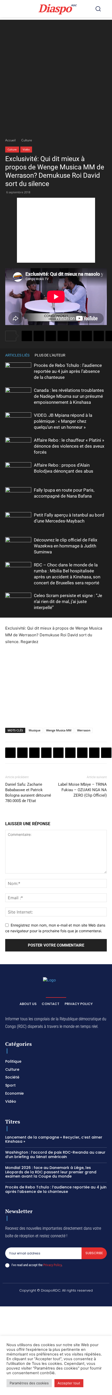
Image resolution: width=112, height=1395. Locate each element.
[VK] (106, 753)
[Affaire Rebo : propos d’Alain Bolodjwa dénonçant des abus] (18, 471)
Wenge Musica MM (58, 730)
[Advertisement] (56, 75)
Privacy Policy (52, 1265)
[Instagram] (37, 1299)
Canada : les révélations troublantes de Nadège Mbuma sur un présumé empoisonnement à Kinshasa (69, 396)
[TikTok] (50, 1299)
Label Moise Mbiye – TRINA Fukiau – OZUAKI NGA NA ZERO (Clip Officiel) (82, 790)
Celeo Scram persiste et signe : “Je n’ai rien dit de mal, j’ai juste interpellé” (68, 601)
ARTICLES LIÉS (17, 355)
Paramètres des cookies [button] (29, 1383)
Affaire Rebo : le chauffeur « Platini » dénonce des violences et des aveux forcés (69, 446)
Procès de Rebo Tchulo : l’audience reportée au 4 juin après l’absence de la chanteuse (68, 371)
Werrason (83, 730)
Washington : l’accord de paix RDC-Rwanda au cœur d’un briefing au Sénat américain (55, 1154)
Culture (26, 140)
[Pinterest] (75, 336)
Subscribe (94, 1253)
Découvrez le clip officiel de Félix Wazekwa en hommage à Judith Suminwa (65, 545)
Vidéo (26, 149)
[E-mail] (94, 753)
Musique (34, 730)
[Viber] (63, 336)
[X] (39, 336)
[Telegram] (99, 336)
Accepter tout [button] (69, 1383)
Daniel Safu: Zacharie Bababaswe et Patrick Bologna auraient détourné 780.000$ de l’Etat (28, 792)
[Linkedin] (87, 336)
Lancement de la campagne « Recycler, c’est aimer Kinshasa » (53, 1139)
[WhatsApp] (51, 336)
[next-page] (104, 355)
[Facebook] (27, 336)
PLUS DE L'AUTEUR (50, 355)
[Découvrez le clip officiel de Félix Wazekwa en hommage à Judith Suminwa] (18, 546)
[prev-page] (96, 355)
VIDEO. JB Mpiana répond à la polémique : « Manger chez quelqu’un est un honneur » (63, 421)
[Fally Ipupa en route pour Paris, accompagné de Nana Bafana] (18, 496)
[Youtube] (87, 1299)
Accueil (10, 140)
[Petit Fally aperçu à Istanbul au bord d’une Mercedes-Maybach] (18, 521)
